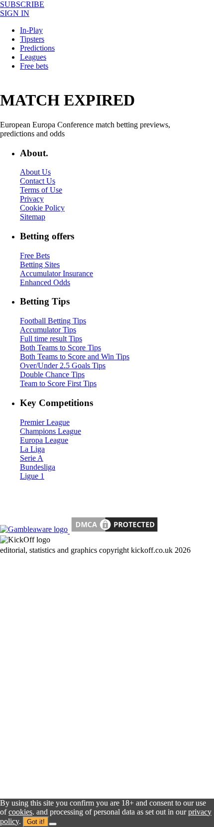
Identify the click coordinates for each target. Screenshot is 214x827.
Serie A (31, 458)
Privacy (32, 199)
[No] (53, 824)
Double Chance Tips (52, 374)
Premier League (45, 422)
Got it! (36, 822)
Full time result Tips (51, 338)
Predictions (37, 48)
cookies (20, 812)
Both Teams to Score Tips (60, 347)
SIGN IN (14, 13)
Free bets (34, 66)
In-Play (31, 30)
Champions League (50, 431)
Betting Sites (40, 264)
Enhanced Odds (45, 282)
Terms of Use (41, 190)
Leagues (33, 57)
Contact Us (37, 181)
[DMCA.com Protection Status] (113, 530)
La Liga (32, 449)
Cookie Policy (42, 208)
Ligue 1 (32, 476)
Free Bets (35, 255)
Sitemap (32, 216)
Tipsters (32, 39)
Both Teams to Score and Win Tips (74, 356)
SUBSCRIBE (22, 4)
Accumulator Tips (48, 329)
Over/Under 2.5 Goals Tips (63, 365)
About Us (35, 172)
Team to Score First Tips (58, 383)
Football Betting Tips (53, 320)
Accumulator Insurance (56, 273)
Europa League (44, 440)
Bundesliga (37, 467)
